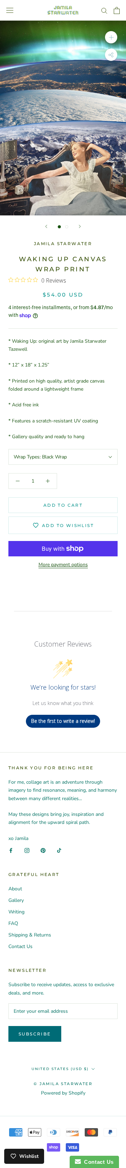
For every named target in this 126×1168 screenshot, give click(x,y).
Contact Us (20, 946)
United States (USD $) (60, 1069)
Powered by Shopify (63, 1093)
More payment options (63, 564)
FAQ (13, 923)
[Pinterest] (43, 850)
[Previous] (46, 226)
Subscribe (35, 1034)
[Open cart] (117, 10)
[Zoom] (111, 37)
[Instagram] (26, 850)
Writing (16, 912)
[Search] (104, 10)
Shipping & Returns (29, 935)
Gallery (16, 900)
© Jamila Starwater (63, 1083)
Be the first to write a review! (63, 721)
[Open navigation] (9, 10)
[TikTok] (59, 850)
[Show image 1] (59, 226)
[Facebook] (10, 850)
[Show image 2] (66, 226)
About (15, 888)
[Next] (80, 226)
